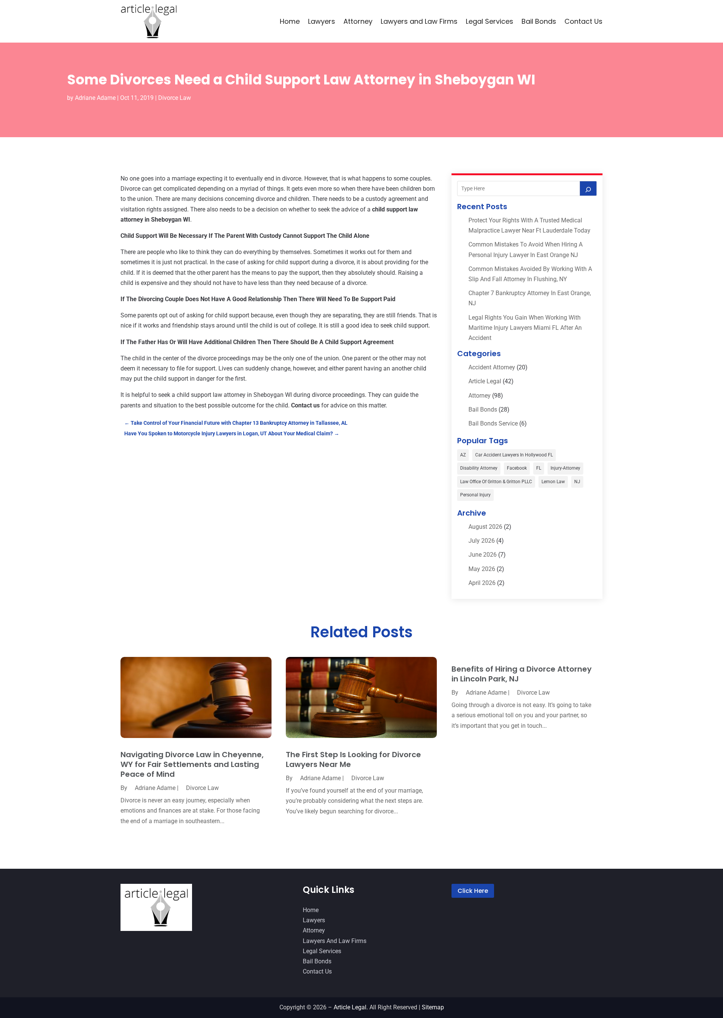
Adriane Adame (95, 97)
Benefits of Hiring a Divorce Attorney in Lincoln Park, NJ (521, 674)
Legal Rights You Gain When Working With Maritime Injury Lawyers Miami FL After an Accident (525, 327)
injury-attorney (565, 468)
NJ (577, 481)
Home (290, 21)
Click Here (473, 890)
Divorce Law (174, 97)
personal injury (475, 495)
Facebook (517, 468)
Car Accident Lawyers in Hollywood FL (514, 455)
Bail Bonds (539, 21)
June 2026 (482, 554)
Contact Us (583, 21)
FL (538, 468)
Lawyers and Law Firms (419, 21)
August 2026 (485, 526)
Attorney (357, 21)
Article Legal (484, 381)
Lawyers (321, 21)
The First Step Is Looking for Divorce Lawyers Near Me (353, 759)
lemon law (553, 481)
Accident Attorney (491, 367)
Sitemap (433, 1007)
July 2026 (481, 540)
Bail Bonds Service (493, 423)
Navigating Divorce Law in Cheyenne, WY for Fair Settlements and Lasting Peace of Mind (192, 764)
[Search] (588, 188)
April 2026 (482, 582)
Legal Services (489, 21)
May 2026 (481, 569)
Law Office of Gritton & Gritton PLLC (496, 481)
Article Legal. (351, 1007)
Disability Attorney (478, 468)
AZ (463, 455)
